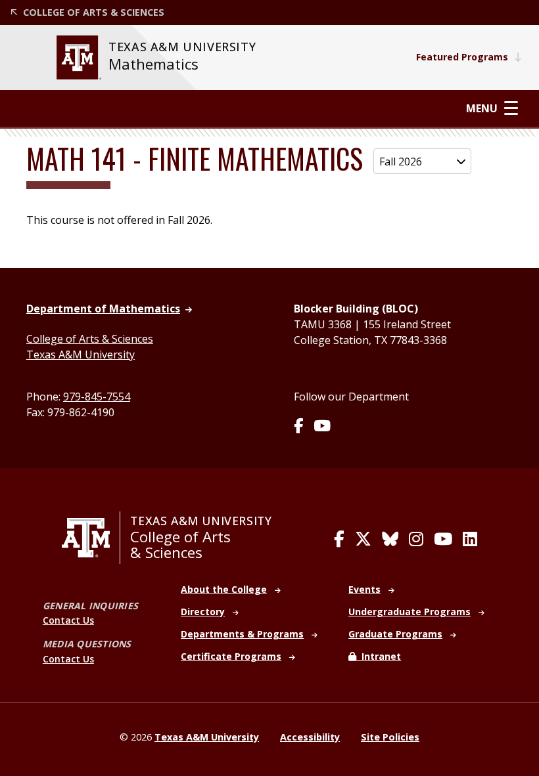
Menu (482, 108)
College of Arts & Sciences (89, 339)
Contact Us (68, 620)
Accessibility (310, 737)
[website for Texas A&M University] (79, 57)
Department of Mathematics (103, 308)
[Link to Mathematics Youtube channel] (322, 426)
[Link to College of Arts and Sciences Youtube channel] (443, 539)
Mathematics (153, 64)
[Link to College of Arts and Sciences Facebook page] (339, 539)
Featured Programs (462, 57)
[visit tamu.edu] (91, 537)
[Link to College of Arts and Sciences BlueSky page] (390, 539)
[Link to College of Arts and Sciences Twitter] (363, 539)
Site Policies (390, 737)
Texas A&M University (80, 354)
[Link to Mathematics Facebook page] (298, 426)
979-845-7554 (96, 396)
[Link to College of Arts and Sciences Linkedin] (470, 539)
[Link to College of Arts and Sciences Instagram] (416, 539)
